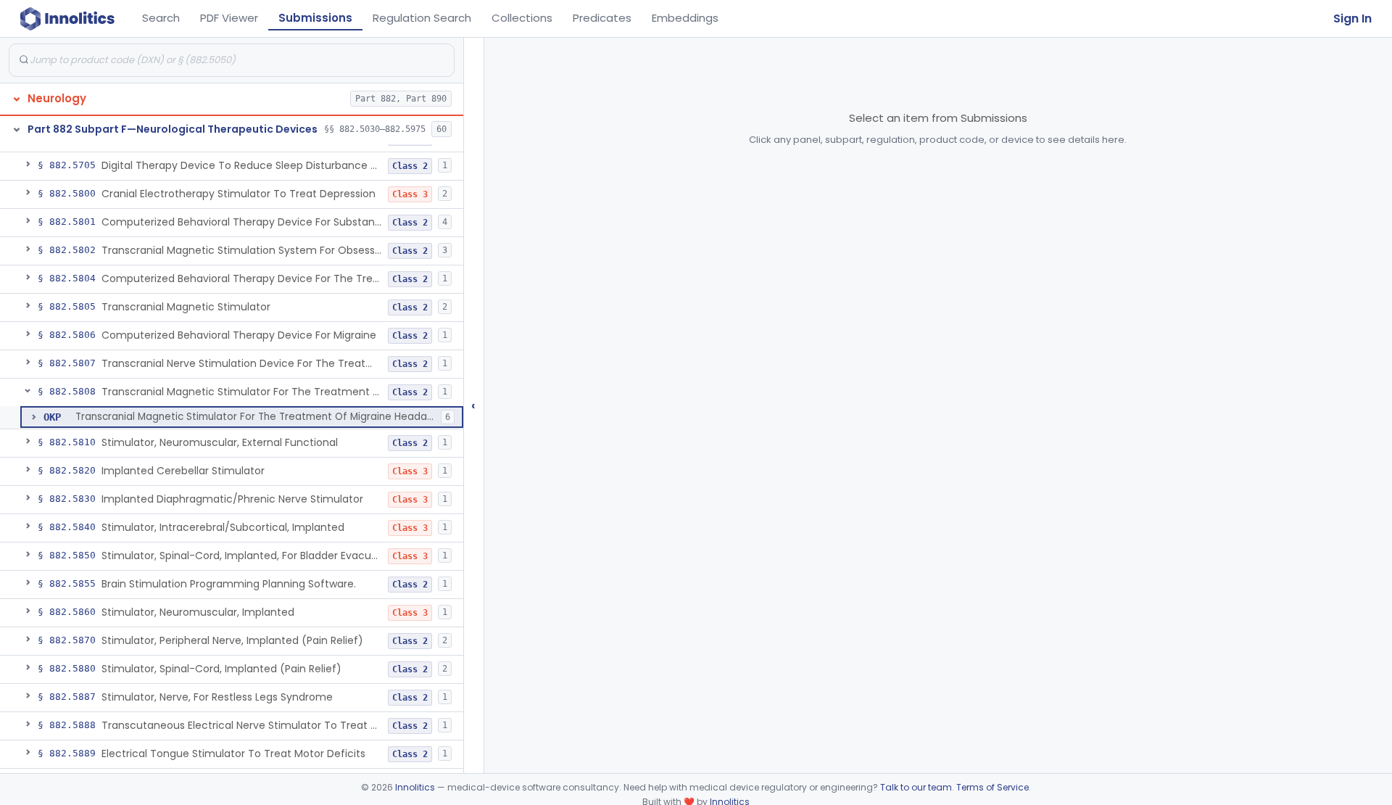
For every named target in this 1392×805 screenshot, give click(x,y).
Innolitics (415, 787)
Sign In (1352, 18)
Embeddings (685, 17)
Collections (522, 17)
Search (161, 17)
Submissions (315, 17)
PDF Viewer (229, 17)
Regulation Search (422, 17)
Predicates (602, 17)
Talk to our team (916, 787)
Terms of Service (992, 787)
